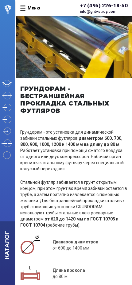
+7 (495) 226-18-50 (104, 5)
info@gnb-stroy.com (98, 11)
